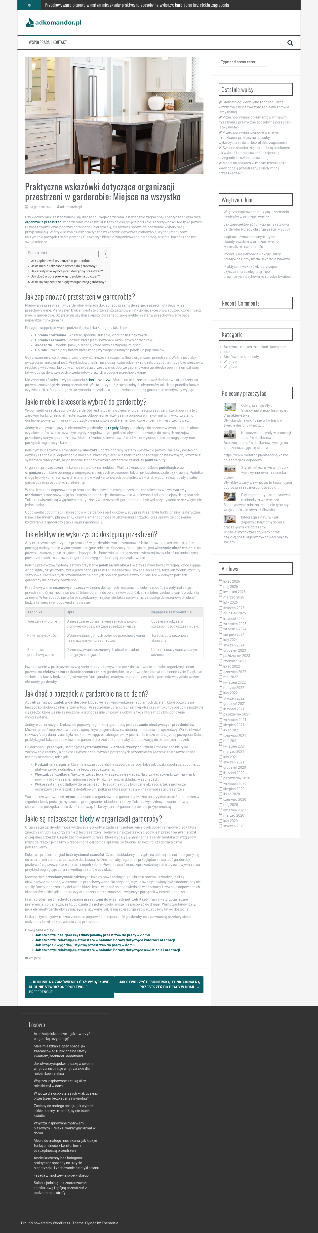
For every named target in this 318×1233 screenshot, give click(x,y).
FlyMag (90, 1223)
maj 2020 (230, 805)
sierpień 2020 (233, 789)
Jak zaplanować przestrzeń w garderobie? (61, 261)
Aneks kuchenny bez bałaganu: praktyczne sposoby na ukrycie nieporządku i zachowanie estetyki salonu (66, 1163)
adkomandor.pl (71, 207)
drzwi (107, 380)
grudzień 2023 (234, 650)
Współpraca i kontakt (48, 42)
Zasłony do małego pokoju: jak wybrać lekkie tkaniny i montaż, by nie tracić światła (63, 1111)
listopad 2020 (233, 773)
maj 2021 (230, 741)
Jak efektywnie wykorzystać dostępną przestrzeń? (67, 271)
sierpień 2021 (233, 725)
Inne (227, 352)
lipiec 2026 (231, 581)
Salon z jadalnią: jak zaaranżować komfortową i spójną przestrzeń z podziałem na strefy (60, 1188)
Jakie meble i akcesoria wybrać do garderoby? (64, 266)
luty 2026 (230, 602)
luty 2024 (230, 640)
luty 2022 (230, 693)
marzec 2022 (233, 688)
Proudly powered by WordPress (46, 1223)
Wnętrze (35, 958)
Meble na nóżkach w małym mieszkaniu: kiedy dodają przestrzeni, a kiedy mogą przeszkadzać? (252, 168)
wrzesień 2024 (234, 629)
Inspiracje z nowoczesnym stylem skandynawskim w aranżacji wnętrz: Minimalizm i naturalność (252, 242)
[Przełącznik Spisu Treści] (100, 254)
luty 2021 (230, 757)
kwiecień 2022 (234, 682)
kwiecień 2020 (234, 810)
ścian (90, 380)
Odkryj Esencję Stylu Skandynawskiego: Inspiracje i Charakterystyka (256, 410)
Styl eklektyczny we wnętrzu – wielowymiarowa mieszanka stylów (256, 472)
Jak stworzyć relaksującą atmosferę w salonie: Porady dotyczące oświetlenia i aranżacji (107, 950)
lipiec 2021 (231, 730)
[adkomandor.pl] (53, 22)
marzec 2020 (233, 815)
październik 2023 (236, 656)
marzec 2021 (233, 752)
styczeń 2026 (233, 608)
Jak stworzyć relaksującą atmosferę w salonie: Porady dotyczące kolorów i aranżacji (105, 940)
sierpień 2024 (233, 634)
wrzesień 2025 (234, 624)
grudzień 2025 (234, 613)
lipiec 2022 (231, 666)
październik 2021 (236, 714)
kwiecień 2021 (234, 746)
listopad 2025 (233, 619)
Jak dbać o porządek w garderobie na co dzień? (65, 276)
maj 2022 (230, 677)
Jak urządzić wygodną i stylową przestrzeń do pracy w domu (85, 945)
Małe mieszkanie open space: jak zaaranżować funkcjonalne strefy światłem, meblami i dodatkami (60, 1051)
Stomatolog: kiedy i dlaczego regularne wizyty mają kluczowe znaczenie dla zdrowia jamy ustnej (254, 107)
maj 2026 (230, 587)
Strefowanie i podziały (241, 357)
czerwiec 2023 (234, 661)
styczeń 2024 (233, 645)
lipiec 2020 (231, 794)
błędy (87, 818)
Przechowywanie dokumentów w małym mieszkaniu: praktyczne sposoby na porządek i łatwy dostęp (255, 122)
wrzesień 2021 (234, 720)
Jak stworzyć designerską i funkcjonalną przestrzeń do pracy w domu (92, 935)
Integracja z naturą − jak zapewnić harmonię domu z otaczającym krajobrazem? (254, 522)
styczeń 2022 (233, 698)
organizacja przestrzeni (43, 222)
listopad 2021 (233, 709)
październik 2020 (236, 778)
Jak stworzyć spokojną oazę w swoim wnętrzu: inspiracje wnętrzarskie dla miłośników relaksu (63, 1068)
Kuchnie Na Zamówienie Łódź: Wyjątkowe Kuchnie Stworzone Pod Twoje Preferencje (69, 987)
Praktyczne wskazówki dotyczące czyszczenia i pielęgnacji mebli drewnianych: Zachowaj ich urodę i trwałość (257, 271)
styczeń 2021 (233, 762)
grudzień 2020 (234, 767)
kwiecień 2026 (234, 592)
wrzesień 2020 (234, 784)
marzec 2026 (233, 597)
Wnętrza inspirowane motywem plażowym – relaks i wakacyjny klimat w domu (65, 1128)
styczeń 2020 (233, 826)
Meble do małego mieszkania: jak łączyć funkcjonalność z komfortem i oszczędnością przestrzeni (65, 1146)
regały (113, 428)
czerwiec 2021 (234, 736)
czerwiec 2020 (234, 799)
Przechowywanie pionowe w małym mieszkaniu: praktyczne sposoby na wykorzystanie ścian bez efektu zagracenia (253, 137)
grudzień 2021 (234, 704)
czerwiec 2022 (234, 672)
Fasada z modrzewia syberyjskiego (61, 1175)
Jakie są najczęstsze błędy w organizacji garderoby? (68, 282)
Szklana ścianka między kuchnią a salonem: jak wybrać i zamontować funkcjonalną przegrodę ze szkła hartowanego (138, 4)
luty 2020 (230, 821)
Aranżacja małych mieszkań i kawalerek (255, 347)
